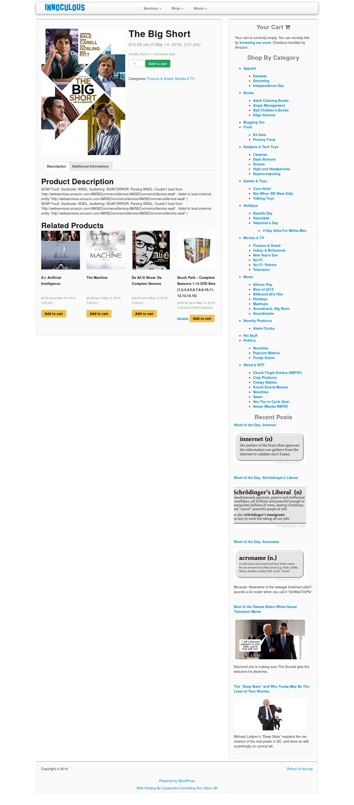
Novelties (261, 348)
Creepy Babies (265, 382)
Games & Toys (255, 180)
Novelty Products (257, 320)
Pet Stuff (250, 335)
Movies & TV (184, 78)
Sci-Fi (257, 259)
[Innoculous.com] (82, 7)
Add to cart (158, 63)
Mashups (260, 303)
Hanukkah (261, 218)
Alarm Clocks (264, 328)
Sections (151, 8)
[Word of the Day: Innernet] (270, 447)
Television (261, 269)
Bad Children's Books (271, 110)
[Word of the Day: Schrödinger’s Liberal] (270, 506)
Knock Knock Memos (270, 387)
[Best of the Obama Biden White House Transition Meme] (270, 639)
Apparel (249, 68)
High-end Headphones (271, 168)
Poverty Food (264, 139)
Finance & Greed (160, 78)
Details (183, 318)
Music (248, 276)
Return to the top (300, 768)
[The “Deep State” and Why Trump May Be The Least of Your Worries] (270, 713)
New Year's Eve (265, 255)
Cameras (260, 154)
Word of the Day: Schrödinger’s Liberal (266, 477)
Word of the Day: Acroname (256, 541)
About (199, 8)
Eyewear (260, 75)
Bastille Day (263, 213)
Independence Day (268, 85)
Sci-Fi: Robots (265, 264)
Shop (176, 8)
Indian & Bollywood (269, 250)
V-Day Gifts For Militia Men (285, 230)
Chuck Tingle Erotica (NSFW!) (277, 372)
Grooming (261, 80)
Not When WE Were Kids (273, 193)
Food (247, 126)
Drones (259, 164)
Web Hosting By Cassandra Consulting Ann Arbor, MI (177, 787)
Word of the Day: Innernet (255, 424)
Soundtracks (263, 313)
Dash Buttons (264, 159)
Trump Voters (264, 357)
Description (56, 166)
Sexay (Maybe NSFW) (270, 406)
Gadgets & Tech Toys (261, 146)
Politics (249, 340)
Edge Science (264, 114)
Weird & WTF (254, 364)
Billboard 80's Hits (268, 294)
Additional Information (90, 166)
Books (248, 92)
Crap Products (265, 377)
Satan (257, 396)
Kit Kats (259, 134)
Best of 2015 (263, 289)
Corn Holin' (262, 188)
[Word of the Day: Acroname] (270, 564)
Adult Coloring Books (271, 100)
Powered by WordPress (177, 780)
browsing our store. (256, 42)
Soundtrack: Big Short (271, 308)
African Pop (262, 284)
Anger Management (269, 105)
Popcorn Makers (266, 352)
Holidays (250, 205)
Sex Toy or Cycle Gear (271, 401)
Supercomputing (267, 173)
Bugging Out (254, 122)
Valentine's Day (265, 222)
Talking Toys (263, 198)
